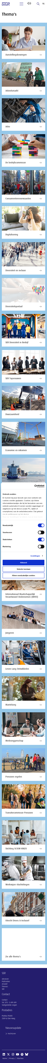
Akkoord (23, 563)
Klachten (20, 1058)
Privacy (12, 1058)
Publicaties (6, 981)
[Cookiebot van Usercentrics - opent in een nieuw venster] (34, 486)
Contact (4, 1000)
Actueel (4, 984)
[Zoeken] (38, 3)
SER (3, 989)
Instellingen (35, 556)
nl (43, 4)
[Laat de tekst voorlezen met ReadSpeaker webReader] (29, 4)
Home (5, 1058)
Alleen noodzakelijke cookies (23, 575)
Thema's (5, 987)
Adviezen (5, 979)
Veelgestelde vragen (9, 1005)
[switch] (41, 532)
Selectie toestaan (23, 569)
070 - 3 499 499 (10, 1002)
